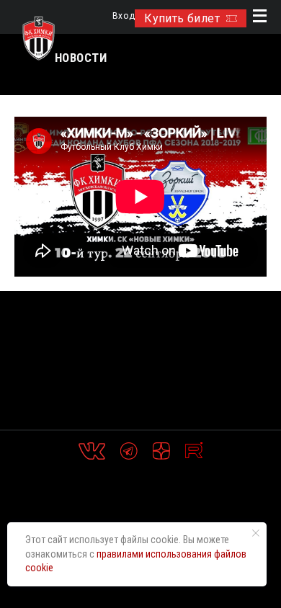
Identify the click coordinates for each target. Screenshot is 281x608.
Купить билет (182, 18)
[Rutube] (193, 451)
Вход (123, 16)
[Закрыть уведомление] (256, 533)
